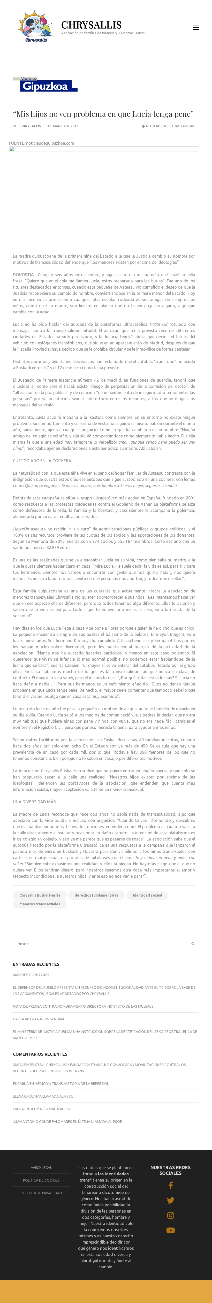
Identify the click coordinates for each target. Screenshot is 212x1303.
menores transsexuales (39, 904)
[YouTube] (170, 1232)
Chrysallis (30, 126)
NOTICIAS (153, 126)
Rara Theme (140, 1290)
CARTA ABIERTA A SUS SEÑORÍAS (39, 1019)
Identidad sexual (147, 895)
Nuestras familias (179, 126)
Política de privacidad (41, 1193)
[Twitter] (171, 1202)
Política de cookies (41, 1180)
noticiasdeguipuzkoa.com (50, 143)
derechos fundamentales (96, 895)
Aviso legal (41, 1168)
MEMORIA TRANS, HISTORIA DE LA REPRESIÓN (72, 1084)
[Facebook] (170, 1187)
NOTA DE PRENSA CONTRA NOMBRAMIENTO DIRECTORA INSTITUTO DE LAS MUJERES (83, 1006)
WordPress (186, 1290)
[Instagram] (170, 1217)
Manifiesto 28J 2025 (31, 975)
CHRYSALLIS (91, 24)
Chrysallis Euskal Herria (39, 895)
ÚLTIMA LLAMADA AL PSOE (51, 1096)
